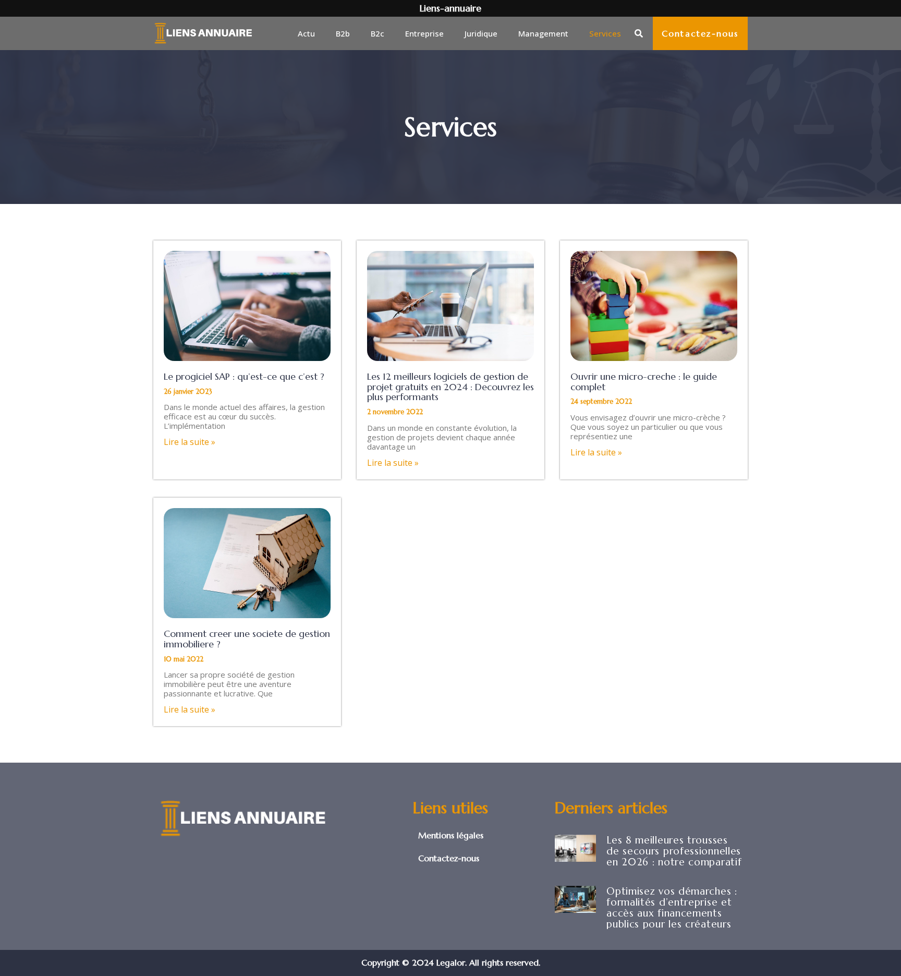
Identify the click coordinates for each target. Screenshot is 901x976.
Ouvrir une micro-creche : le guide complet (643, 381)
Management (543, 33)
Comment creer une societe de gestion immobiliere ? (247, 639)
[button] (639, 33)
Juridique (481, 33)
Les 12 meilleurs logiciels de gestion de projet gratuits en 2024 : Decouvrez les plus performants (450, 386)
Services (605, 33)
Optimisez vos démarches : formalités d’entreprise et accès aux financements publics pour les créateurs (671, 907)
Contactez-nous (448, 858)
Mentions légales (450, 835)
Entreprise (424, 33)
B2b (343, 33)
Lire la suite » (189, 442)
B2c (377, 33)
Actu (306, 33)
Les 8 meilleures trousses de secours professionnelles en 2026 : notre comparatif (673, 851)
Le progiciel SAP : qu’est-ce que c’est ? (244, 376)
